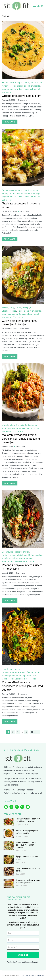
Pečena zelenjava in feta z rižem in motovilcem (22, 567)
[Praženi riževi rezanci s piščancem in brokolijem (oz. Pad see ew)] (23, 609)
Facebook (30, 789)
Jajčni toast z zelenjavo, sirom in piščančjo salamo (28, 881)
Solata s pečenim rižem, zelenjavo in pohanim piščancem (26, 845)
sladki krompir (24, 310)
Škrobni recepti (9, 310)
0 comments (24, 211)
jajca (12, 669)
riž (31, 307)
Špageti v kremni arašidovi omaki (27, 857)
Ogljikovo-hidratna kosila (14, 672)
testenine (32, 425)
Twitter (25, 793)
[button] (38, 5)
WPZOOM (40, 975)
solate (15, 558)
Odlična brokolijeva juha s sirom (21, 95)
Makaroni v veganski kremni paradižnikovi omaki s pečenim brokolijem (21, 438)
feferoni (34, 82)
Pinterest (7, 793)
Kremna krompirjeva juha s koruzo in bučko (27, 831)
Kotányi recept (9, 85)
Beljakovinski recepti (12, 82)
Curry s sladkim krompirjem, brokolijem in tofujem (19, 322)
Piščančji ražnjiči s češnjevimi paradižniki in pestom (28, 820)
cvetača (34, 190)
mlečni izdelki (23, 85)
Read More (9, 121)
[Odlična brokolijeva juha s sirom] (23, 22)
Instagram (16, 793)
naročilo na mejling (11, 784)
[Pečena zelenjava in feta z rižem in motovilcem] (23, 491)
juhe (41, 82)
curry (12, 307)
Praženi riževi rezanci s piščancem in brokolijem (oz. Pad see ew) (22, 685)
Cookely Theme (28, 975)
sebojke (38, 555)
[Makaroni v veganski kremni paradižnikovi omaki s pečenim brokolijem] (23, 365)
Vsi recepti (35, 89)
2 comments (22, 100)
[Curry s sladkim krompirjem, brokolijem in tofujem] (23, 247)
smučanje (35, 85)
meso (17, 669)
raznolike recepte (18, 778)
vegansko (6, 314)
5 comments (22, 694)
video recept (23, 89)
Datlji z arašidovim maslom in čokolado (28, 869)
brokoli (26, 82)
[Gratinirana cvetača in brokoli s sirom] (23, 130)
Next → (34, 731)
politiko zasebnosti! (30, 962)
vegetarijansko (9, 89)
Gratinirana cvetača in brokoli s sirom (21, 205)
